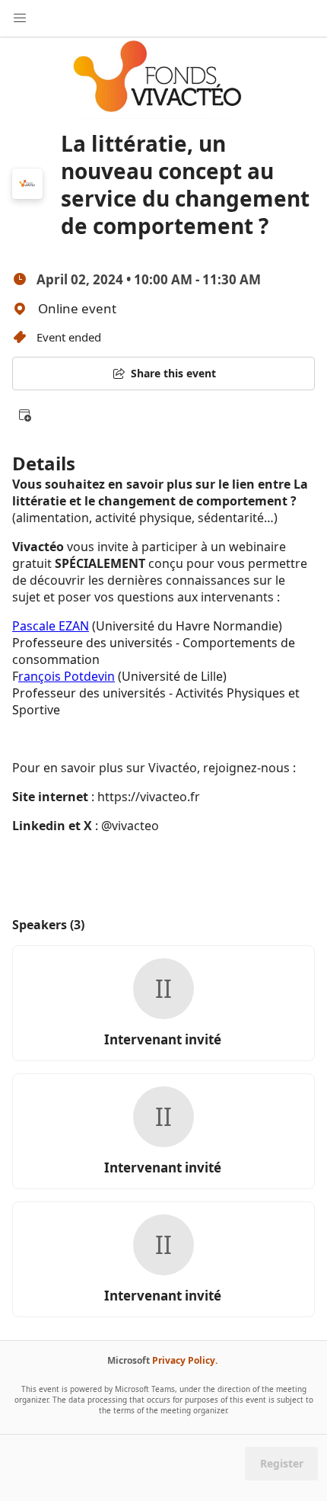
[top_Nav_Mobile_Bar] (20, 18)
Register (281, 1463)
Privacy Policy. (184, 1360)
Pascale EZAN (50, 625)
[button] (24, 415)
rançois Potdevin (66, 676)
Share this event (173, 373)
